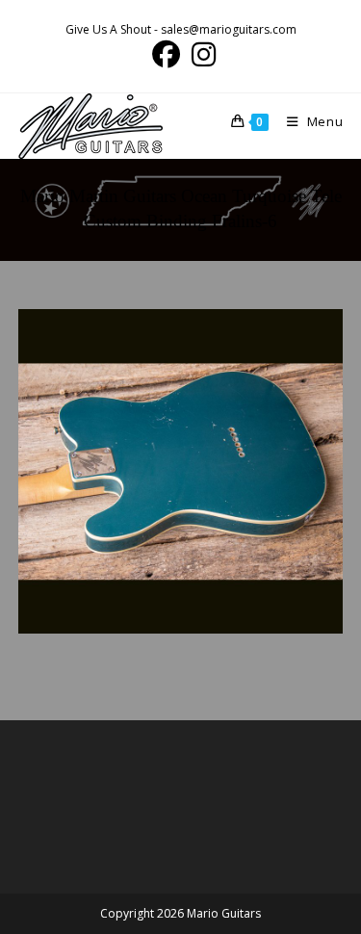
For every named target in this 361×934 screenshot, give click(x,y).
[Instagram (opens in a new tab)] (201, 54)
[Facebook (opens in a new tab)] (166, 54)
